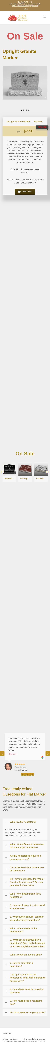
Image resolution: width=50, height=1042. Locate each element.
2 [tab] (25, 774)
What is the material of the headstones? (23, 930)
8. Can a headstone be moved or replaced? (27, 991)
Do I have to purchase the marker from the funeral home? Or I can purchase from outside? (27, 882)
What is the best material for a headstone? (25, 895)
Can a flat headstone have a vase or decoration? (27, 869)
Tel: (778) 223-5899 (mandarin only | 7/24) (25, 4)
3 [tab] (27, 774)
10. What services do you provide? (27, 1012)
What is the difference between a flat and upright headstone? (27, 846)
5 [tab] (32, 774)
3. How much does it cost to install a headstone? (27, 907)
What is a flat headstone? (23, 822)
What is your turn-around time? (26, 954)
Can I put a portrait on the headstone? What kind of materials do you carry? (28, 977)
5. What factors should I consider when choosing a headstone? (27, 918)
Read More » (13, 754)
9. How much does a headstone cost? (26, 1002)
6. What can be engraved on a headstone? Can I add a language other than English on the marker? (27, 943)
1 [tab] (22, 774)
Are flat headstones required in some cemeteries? (25, 857)
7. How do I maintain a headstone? (21, 965)
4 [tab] (30, 774)
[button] (25, 192)
